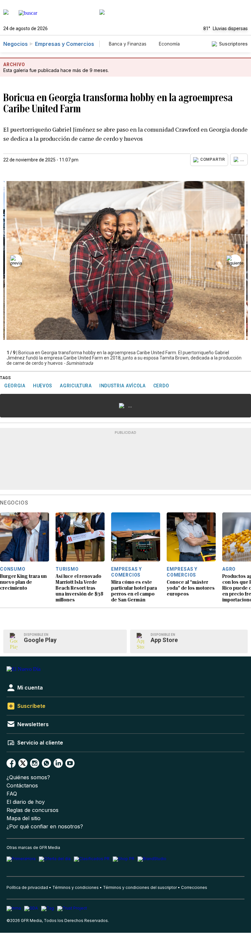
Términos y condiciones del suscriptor (140, 887)
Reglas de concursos (33, 810)
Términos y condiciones (75, 887)
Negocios (15, 44)
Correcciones (194, 887)
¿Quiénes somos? (28, 777)
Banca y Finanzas (127, 43)
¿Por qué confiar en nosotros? (45, 826)
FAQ (12, 794)
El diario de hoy (26, 802)
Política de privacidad (27, 887)
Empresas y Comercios (64, 44)
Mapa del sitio (24, 818)
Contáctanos (22, 785)
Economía (169, 43)
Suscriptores (233, 43)
